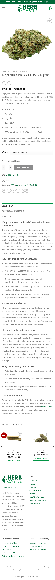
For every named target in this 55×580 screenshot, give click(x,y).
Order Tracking (8, 552)
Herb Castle (46, 406)
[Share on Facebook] (9, 191)
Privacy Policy (35, 546)
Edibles (32, 487)
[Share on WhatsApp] (4, 191)
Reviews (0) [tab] (7, 216)
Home (4, 71)
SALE (35, 185)
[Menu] (3, 8)
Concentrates (35, 490)
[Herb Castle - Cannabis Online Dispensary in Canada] (27, 8)
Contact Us (7, 549)
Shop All (33, 480)
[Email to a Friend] (18, 191)
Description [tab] (7, 206)
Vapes (32, 493)
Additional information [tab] (13, 211)
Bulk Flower (34, 503)
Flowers (14, 71)
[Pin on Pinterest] (23, 191)
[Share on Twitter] (13, 191)
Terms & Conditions (38, 549)
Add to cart (24, 167)
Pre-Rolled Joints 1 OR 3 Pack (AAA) (14, 453)
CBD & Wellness (36, 497)
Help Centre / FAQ (10, 543)
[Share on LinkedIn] (27, 191)
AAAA (13, 185)
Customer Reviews (37, 543)
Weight (5, 152)
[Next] (53, 451)
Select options (14, 461)
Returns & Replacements (13, 556)
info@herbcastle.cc (10, 487)
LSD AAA (41, 452)
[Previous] (2, 451)
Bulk (17, 185)
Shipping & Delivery (10, 546)
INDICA (23, 71)
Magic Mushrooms (37, 500)
